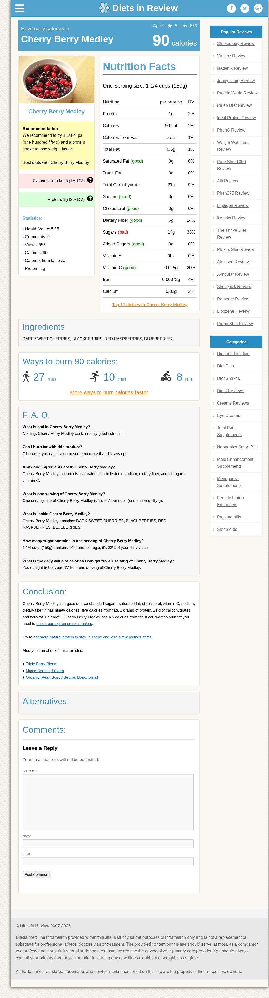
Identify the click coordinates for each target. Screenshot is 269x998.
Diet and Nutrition (233, 353)
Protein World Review (237, 93)
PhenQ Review (231, 130)
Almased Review (233, 262)
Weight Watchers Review (233, 146)
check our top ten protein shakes (64, 623)
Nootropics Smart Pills (237, 447)
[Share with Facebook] (231, 8)
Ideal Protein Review (236, 117)
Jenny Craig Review (236, 80)
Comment (30, 770)
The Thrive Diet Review (231, 233)
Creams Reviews (233, 403)
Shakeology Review (236, 43)
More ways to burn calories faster (109, 392)
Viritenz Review (231, 56)
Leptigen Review (233, 205)
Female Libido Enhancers (230, 501)
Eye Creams (228, 415)
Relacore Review (233, 299)
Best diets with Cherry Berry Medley (56, 162)
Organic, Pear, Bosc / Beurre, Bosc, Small (62, 677)
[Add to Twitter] (244, 8)
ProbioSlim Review (235, 323)
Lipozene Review (233, 311)
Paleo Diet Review (234, 105)
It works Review (231, 218)
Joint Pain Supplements (229, 431)
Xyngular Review (233, 274)
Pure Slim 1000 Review (231, 165)
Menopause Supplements (229, 482)
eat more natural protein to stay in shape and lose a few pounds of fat (92, 637)
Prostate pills (229, 517)
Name (27, 836)
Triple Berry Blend (41, 664)
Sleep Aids (227, 529)
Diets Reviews (230, 391)
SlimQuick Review (234, 286)
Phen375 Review (233, 193)
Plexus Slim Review (236, 249)
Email (27, 853)
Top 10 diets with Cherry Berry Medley (149, 304)
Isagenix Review (232, 68)
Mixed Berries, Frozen (45, 670)
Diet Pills (225, 366)
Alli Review (227, 181)
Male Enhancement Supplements (235, 462)
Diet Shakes (228, 378)
